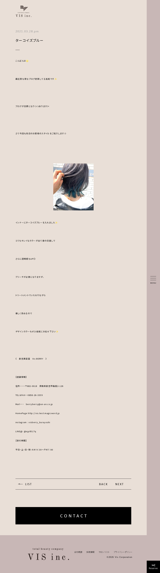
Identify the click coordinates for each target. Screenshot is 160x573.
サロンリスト (104, 551)
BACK (103, 484)
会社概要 (78, 551)
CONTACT (74, 516)
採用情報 (90, 551)
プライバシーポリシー (123, 551)
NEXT (119, 484)
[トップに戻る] (48, 554)
